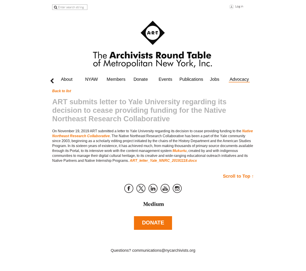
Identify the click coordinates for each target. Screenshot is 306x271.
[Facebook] (128, 188)
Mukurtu (179, 151)
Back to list (61, 91)
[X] (140, 188)
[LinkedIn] (153, 188)
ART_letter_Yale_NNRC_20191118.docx (163, 160)
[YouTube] (165, 188)
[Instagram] (177, 188)
